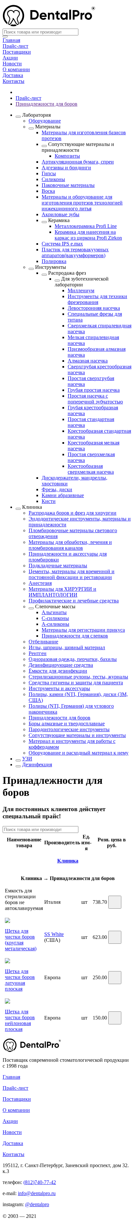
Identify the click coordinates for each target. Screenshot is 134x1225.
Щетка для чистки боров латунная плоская (20, 980)
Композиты (67, 156)
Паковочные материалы (68, 185)
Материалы (47, 126)
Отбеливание (43, 641)
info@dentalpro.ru (37, 1193)
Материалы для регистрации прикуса (83, 630)
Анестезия (40, 583)
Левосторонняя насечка (94, 308)
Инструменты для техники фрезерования (97, 299)
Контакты (13, 81)
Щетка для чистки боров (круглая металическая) (20, 939)
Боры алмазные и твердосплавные (67, 723)
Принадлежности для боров (46, 104)
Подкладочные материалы (58, 565)
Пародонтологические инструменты (69, 729)
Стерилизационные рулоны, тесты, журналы (78, 676)
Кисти (49, 501)
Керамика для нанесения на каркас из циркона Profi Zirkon (88, 235)
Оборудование (45, 121)
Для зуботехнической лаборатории (82, 281)
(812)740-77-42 (39, 1182)
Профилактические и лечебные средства (74, 600)
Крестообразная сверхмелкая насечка (91, 469)
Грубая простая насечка (94, 390)
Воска (48, 191)
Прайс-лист (15, 46)
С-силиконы (55, 618)
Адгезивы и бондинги (66, 167)
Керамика (59, 220)
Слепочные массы (55, 606)
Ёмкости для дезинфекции (58, 671)
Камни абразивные (63, 495)
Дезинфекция (37, 764)
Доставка (13, 75)
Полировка (54, 261)
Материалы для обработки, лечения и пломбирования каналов (70, 545)
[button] (114, 902)
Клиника (32, 507)
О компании (16, 69)
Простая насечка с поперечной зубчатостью (95, 398)
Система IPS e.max (62, 243)
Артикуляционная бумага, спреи (78, 162)
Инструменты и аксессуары (59, 688)
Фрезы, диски (57, 489)
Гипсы (49, 173)
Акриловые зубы (60, 214)
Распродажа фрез (67, 273)
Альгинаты (54, 612)
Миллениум (81, 290)
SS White (54, 934)
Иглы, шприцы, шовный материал (67, 647)
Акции (10, 57)
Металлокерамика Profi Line (86, 226)
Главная (11, 40)
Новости (12, 63)
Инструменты (50, 267)
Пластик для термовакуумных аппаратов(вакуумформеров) (75, 252)
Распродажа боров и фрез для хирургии (72, 513)
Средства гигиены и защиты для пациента (76, 682)
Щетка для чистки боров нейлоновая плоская (20, 1020)
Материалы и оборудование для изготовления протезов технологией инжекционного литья (82, 202)
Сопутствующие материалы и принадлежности (78, 147)
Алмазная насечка (88, 360)
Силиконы (53, 179)
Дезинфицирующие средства (61, 665)
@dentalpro (37, 1204)
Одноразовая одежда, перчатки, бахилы (73, 659)
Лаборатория (36, 115)
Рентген (38, 653)
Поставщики (17, 52)
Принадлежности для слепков (75, 636)
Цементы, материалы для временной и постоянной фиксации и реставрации (71, 574)
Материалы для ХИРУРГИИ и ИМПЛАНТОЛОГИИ (62, 592)
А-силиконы (55, 624)
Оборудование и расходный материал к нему (78, 753)
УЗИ (27, 758)
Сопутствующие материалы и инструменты (77, 735)
